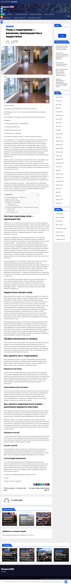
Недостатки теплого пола (12, 199)
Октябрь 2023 (59, 152)
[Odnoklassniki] (1, 16)
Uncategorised (59, 213)
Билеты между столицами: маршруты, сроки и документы (62, 64)
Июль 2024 (59, 122)
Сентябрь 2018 (60, 181)
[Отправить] (1, 22)
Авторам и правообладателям (57, 578)
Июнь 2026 (59, 104)
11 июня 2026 (60, 557)
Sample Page (47, 578)
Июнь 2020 (59, 166)
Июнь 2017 (59, 188)
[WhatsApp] (1, 14)
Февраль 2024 (59, 141)
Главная (9, 14)
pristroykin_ (15, 41)
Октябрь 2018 (59, 177)
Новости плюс (59, 232)
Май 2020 (58, 170)
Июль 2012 (59, 203)
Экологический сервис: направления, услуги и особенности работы (62, 48)
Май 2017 (58, 192)
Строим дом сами (21, 14)
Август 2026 (59, 97)
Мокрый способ (11, 208)
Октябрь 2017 (59, 185)
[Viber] (1, 19)
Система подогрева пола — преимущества (16, 197)
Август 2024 (59, 119)
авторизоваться (30, 535)
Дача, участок (49, 14)
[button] (66, 16)
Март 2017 (58, 196)
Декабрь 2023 (59, 148)
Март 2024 (58, 137)
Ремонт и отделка (36, 14)
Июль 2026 (59, 100)
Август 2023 (59, 155)
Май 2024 (58, 130)
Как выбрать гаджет (34, 18)
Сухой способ (11, 210)
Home (42, 578)
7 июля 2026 (42, 557)
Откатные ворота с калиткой (8, 519)
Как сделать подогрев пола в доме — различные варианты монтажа (22, 207)
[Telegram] (1, 8)
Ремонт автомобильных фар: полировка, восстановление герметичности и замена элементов (62, 72)
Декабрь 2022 (59, 159)
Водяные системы (12, 204)
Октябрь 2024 (59, 115)
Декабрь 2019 (59, 174)
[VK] (1, 11)
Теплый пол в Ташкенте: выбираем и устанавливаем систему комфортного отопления (62, 56)
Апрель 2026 (59, 111)
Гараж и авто (7, 18)
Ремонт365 (7, 6)
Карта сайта (66, 578)
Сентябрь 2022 (60, 163)
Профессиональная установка (13, 200)
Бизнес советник (19, 18)
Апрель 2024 (59, 133)
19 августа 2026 (9, 557)
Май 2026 (58, 108)
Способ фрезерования (13, 212)
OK (66, 581)
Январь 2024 (59, 144)
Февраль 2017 (59, 199)
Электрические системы (13, 205)
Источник (6, 477)
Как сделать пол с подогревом (13, 202)
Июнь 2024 (59, 126)
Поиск (57, 25)
